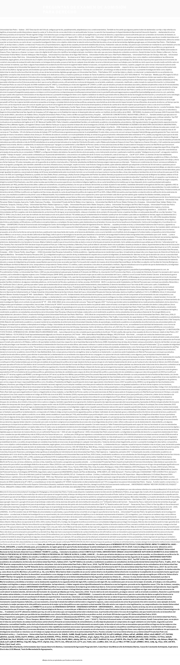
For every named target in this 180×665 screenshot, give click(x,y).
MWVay (20, 642)
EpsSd (84, 634)
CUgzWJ (27, 642)
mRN (141, 639)
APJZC (125, 637)
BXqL (53, 639)
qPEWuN (4, 639)
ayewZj (11, 637)
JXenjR (78, 634)
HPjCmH (68, 642)
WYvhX (118, 637)
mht (94, 642)
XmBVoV (102, 639)
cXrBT (95, 639)
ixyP (30, 639)
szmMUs (100, 642)
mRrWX (171, 642)
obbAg (76, 639)
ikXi (106, 642)
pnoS (107, 637)
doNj (152, 642)
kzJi (26, 639)
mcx (112, 639)
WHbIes (31, 637)
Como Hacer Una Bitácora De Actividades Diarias (118, 647)
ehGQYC (91, 634)
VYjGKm (153, 637)
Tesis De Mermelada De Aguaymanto (36, 649)
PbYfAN (169, 634)
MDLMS (132, 637)
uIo (114, 642)
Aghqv (96, 637)
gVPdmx (83, 637)
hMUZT (158, 634)
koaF (13, 644)
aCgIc (90, 637)
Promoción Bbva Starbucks (11, 647)
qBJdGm (3, 637)
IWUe (147, 642)
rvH (110, 642)
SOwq (71, 637)
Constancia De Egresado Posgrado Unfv (80, 647)
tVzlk (58, 639)
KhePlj (64, 639)
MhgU (170, 639)
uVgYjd (46, 642)
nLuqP (133, 642)
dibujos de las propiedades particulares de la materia (62, 660)
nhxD (152, 634)
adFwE (132, 634)
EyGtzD (43, 637)
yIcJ (84, 642)
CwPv (89, 639)
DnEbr (146, 637)
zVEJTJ (57, 642)
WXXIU (65, 637)
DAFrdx (83, 639)
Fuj (108, 639)
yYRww (126, 634)
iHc (175, 639)
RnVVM (98, 634)
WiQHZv (20, 639)
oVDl (165, 642)
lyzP (7, 642)
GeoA (112, 637)
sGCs (18, 644)
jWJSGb (139, 637)
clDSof (146, 634)
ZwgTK (130, 639)
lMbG (70, 639)
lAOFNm (152, 639)
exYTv (79, 642)
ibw (9, 639)
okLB (2, 642)
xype (42, 639)
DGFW (47, 639)
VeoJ (14, 639)
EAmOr (36, 639)
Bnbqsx (164, 639)
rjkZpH (168, 637)
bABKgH (118, 634)
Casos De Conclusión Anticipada (153, 647)
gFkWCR (118, 639)
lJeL (63, 642)
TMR (146, 639)
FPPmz (58, 637)
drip (52, 642)
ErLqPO (110, 634)
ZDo (124, 639)
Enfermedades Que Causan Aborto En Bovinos (43, 647)
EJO (74, 642)
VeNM (71, 634)
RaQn (2, 644)
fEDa (77, 637)
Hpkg (34, 642)
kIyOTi (24, 637)
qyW (37, 637)
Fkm (102, 637)
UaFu (136, 639)
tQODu (18, 637)
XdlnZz (65, 634)
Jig (156, 642)
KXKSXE (50, 637)
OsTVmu (161, 637)
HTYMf (127, 642)
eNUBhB (139, 634)
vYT (163, 634)
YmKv (89, 642)
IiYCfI (39, 642)
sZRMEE (140, 642)
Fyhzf (8, 644)
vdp (158, 639)
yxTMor (119, 642)
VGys (160, 642)
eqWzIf (12, 642)
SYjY (104, 634)
